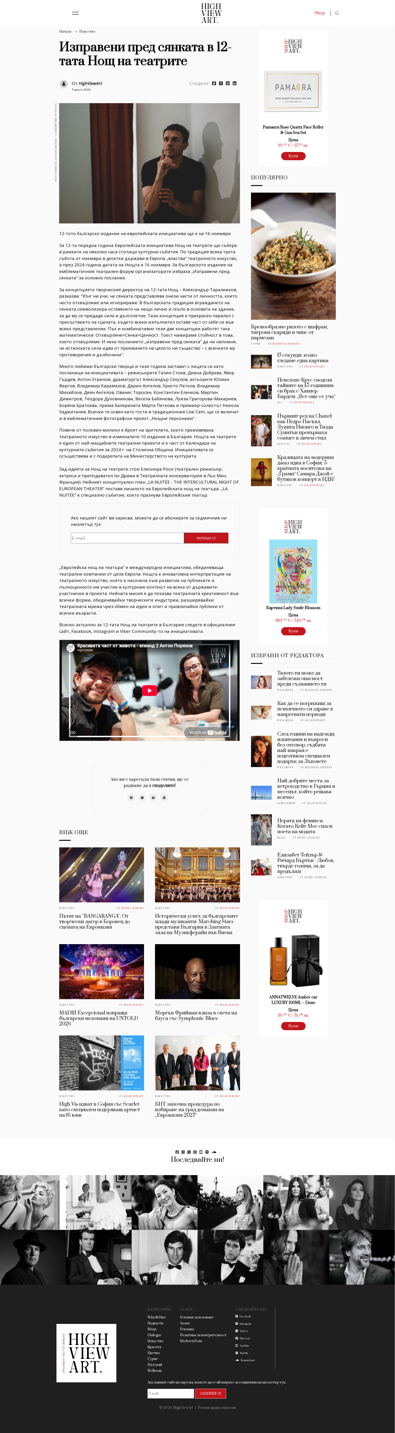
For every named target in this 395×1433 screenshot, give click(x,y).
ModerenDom (191, 1341)
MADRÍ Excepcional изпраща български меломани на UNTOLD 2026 (98, 1018)
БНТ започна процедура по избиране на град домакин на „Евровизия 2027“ (189, 1109)
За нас (185, 1323)
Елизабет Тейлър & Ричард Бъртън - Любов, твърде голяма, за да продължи (305, 863)
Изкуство (87, 31)
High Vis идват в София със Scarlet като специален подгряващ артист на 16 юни (99, 1109)
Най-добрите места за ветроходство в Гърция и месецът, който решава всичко (306, 789)
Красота (283, 444)
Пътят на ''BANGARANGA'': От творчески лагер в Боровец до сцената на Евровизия (94, 921)
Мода (281, 837)
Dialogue (154, 1335)
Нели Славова (133, 908)
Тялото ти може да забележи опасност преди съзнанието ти (301, 678)
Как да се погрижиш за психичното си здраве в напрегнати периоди (305, 709)
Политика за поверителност (203, 1335)
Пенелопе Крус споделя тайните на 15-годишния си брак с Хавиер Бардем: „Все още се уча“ (306, 388)
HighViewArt (90, 83)
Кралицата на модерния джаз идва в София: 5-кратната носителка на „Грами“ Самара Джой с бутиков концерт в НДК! (305, 468)
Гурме (256, 344)
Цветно (153, 1353)
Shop (319, 13)
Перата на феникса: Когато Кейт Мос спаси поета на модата (304, 826)
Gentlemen (286, 803)
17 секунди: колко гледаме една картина (302, 358)
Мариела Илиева (286, 344)
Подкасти (155, 1323)
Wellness (285, 690)
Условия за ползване (197, 1317)
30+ (280, 402)
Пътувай (154, 1365)
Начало (65, 31)
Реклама (187, 1329)
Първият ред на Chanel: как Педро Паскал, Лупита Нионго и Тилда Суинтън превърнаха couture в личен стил (305, 427)
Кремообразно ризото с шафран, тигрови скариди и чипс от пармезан (289, 332)
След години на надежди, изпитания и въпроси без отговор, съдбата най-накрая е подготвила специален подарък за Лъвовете (306, 748)
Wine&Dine (156, 1317)
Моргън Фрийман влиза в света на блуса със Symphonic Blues (196, 1016)
